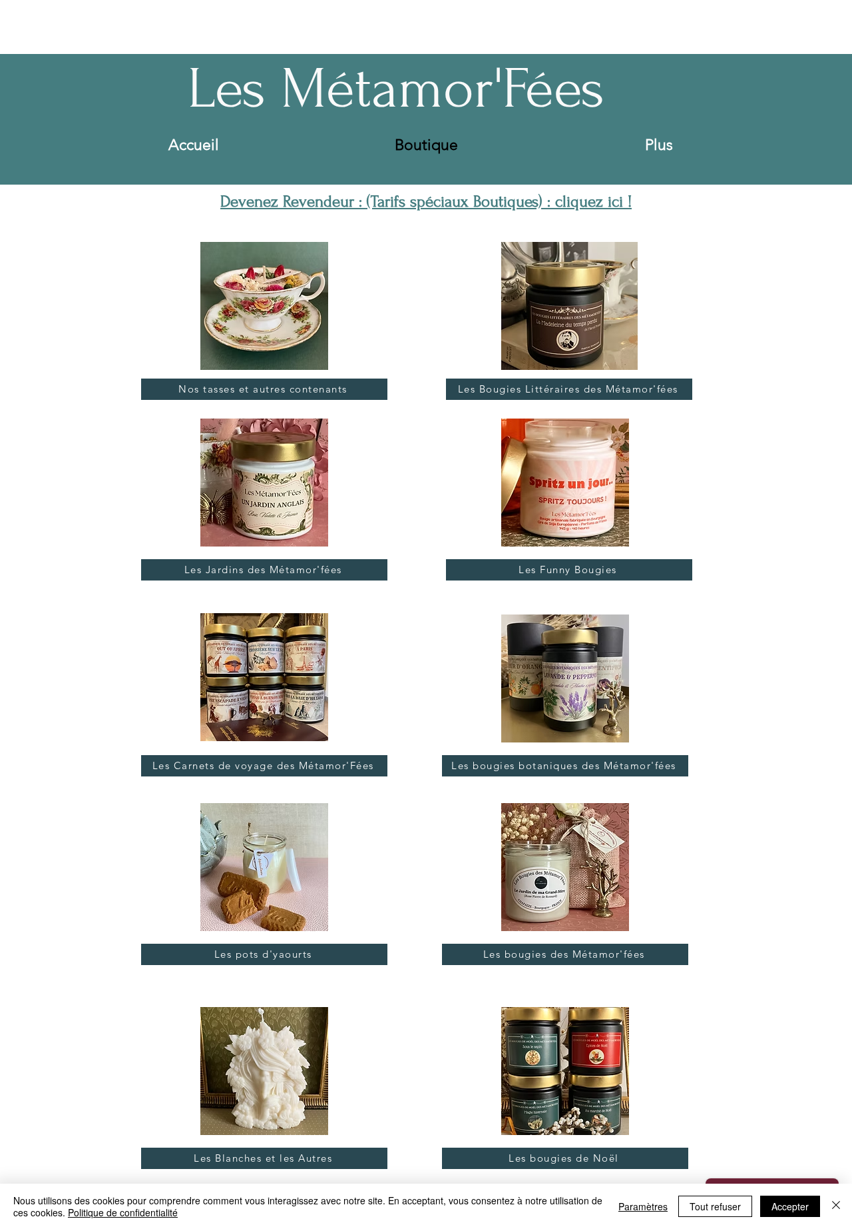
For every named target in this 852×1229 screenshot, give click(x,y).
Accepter (790, 1206)
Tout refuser (715, 1206)
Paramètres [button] (643, 1206)
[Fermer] (836, 1206)
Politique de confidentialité (123, 1212)
